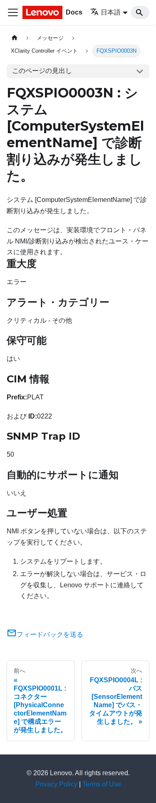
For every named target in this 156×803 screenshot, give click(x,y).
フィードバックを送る (50, 634)
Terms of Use (101, 784)
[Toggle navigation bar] (13, 12)
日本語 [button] (111, 12)
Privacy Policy (56, 784)
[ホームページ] (14, 38)
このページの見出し (42, 70)
